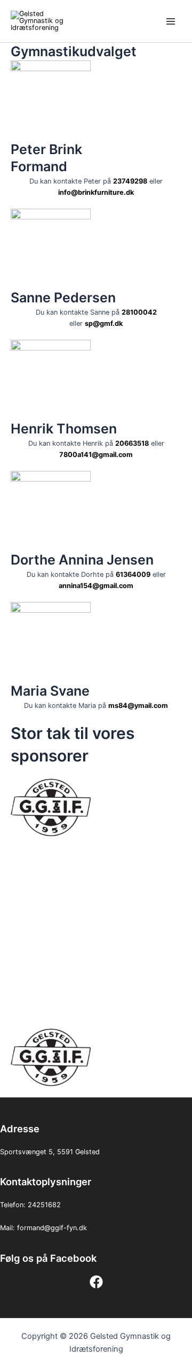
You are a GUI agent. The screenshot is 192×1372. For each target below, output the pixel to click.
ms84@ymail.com (138, 706)
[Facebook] (96, 1282)
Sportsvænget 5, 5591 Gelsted (50, 1152)
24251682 (44, 1205)
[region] (96, 932)
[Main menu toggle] (171, 21)
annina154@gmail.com (96, 586)
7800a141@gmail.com (96, 455)
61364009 (133, 574)
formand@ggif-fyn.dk (52, 1228)
